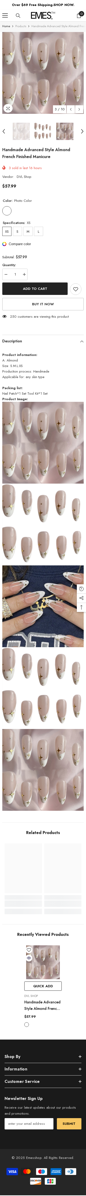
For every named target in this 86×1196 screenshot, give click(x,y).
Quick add (43, 986)
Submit (69, 1123)
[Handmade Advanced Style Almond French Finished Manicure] (43, 962)
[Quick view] (28, 958)
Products (20, 26)
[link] (23, 903)
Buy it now (43, 304)
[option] (43, 73)
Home (6, 26)
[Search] (18, 15)
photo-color (26, 1024)
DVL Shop (24, 176)
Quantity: (9, 264)
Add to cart (35, 288)
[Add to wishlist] (75, 289)
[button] (71, 109)
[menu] (5, 15)
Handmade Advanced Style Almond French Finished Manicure (42, 1005)
